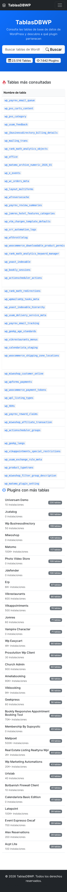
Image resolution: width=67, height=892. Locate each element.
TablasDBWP (19, 5)
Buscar (55, 49)
